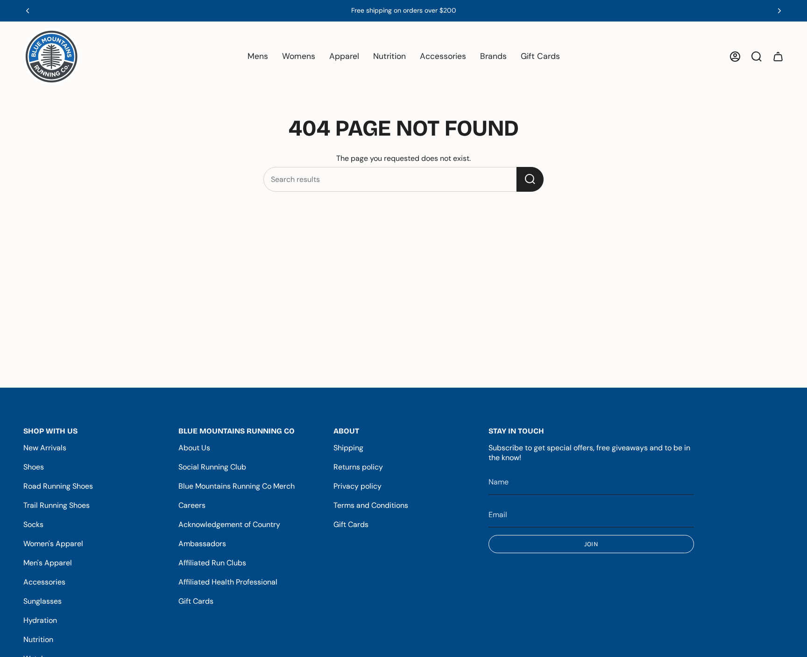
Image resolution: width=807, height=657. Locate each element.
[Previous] (27, 11)
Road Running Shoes (58, 486)
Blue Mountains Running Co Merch (236, 486)
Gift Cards (195, 601)
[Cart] (778, 57)
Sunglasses (42, 601)
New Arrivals (44, 448)
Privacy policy (357, 486)
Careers (191, 505)
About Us (194, 448)
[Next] (779, 11)
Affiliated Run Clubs (212, 563)
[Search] (530, 179)
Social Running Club (212, 467)
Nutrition (38, 639)
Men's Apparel (47, 563)
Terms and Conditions (370, 505)
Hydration (40, 620)
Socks (33, 524)
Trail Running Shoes (56, 505)
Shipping (348, 448)
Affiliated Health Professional (227, 582)
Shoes (33, 467)
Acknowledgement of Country (229, 524)
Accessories (44, 582)
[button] (258, 57)
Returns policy (358, 467)
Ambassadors (202, 544)
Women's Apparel (53, 544)
